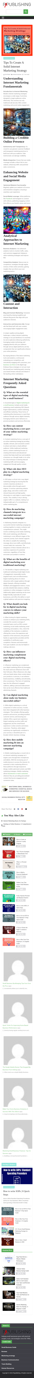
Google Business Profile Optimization (13, 798)
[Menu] (3, 17)
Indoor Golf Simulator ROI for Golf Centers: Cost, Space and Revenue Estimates (23, 1282)
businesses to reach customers (18, 773)
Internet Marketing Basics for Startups (14, 821)
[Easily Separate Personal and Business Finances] (9, 898)
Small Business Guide (9, 1347)
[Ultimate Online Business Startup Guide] (9, 1271)
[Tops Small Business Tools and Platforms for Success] (9, 1296)
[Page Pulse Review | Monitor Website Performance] (9, 1260)
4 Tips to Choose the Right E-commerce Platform (21, 929)
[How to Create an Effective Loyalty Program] (9, 841)
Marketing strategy (8, 1356)
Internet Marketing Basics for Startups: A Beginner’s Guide (22, 1306)
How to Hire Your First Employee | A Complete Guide (22, 941)
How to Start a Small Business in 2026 (21, 1241)
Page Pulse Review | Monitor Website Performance (21, 1259)
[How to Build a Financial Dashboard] (9, 874)
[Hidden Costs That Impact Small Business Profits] (9, 885)
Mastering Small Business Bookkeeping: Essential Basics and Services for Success (20, 789)
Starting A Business (9, 58)
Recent (18, 834)
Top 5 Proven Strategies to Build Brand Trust (22, 852)
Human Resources (8, 1368)
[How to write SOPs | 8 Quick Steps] (9, 908)
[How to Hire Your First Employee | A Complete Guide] (9, 941)
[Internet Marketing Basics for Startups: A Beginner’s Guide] (9, 1308)
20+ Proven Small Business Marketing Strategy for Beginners (22, 1231)
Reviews (4, 1351)
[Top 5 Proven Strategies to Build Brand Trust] (9, 854)
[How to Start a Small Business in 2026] (8, 1241)
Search (26, 12)
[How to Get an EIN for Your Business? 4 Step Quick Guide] (9, 918)
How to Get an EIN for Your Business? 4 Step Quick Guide (22, 917)
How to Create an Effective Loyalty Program (21, 841)
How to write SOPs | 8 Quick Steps (22, 906)
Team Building (6, 1364)
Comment (28, 834)
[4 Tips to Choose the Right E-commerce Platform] (9, 929)
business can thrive (9, 365)
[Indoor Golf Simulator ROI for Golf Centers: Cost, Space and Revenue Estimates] (9, 1283)
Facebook (9, 199)
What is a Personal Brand (21, 863)
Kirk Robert (7, 74)
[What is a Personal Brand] (9, 864)
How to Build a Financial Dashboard (21, 873)
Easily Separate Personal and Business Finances (23, 896)
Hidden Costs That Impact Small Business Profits (22, 884)
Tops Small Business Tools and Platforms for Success (22, 1294)
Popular (7, 834)
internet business (17, 74)
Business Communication (10, 1360)
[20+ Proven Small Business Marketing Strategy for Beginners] (8, 1231)
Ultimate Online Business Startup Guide (22, 1270)
